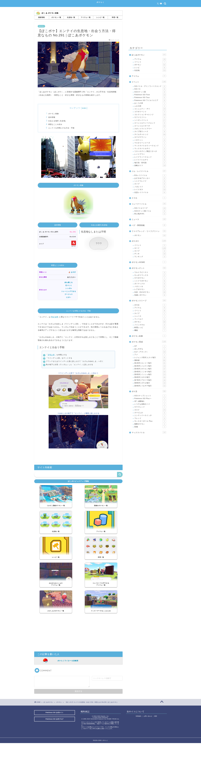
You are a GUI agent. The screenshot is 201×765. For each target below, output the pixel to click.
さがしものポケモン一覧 (55, 611)
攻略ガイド (149, 165)
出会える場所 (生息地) (57, 121)
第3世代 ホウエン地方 (149, 369)
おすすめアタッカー (149, 178)
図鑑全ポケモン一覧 (101, 505)
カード (150, 248)
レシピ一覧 (100, 17)
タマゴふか (149, 412)
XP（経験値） (149, 401)
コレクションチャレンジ (149, 114)
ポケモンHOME (148, 262)
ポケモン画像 (53, 114)
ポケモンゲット (148, 268)
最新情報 (41, 17)
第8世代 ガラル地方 (149, 383)
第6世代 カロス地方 (149, 377)
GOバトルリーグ (149, 208)
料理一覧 (115, 17)
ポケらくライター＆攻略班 (67, 661)
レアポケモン (149, 289)
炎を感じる (69, 282)
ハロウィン (149, 140)
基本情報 (51, 117)
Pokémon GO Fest (149, 95)
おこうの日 (149, 103)
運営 (155, 716)
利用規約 (138, 716)
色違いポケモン (149, 295)
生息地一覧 (71, 17)
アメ (149, 354)
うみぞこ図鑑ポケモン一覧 (56, 505)
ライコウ (54, 317)
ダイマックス (149, 284)
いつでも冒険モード (149, 404)
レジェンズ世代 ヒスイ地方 (149, 357)
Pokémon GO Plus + (149, 398)
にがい (68, 297)
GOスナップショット (149, 396)
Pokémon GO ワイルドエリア (149, 100)
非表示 (84, 108)
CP (149, 346)
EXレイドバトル (149, 175)
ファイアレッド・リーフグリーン (148, 231)
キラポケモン (149, 278)
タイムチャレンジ (149, 134)
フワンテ (51, 355)
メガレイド (149, 187)
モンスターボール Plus (149, 421)
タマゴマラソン (149, 137)
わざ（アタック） (149, 352)
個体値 (149, 360)
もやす (73, 272)
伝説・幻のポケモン (149, 292)
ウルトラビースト (149, 272)
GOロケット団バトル (149, 211)
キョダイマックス (149, 275)
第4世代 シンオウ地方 (149, 372)
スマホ (148, 198)
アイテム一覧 (86, 17)
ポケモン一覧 (56, 17)
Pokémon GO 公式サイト (55, 712)
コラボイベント (149, 111)
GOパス (149, 89)
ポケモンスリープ (148, 301)
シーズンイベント (149, 120)
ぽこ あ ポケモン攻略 (50, 13)
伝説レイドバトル (149, 192)
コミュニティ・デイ (149, 109)
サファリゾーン (149, 117)
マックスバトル (148, 432)
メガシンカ (149, 286)
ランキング (149, 256)
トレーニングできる (68, 291)
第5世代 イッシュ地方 (149, 374)
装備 (149, 427)
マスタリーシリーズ (149, 143)
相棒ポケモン (149, 424)
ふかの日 (149, 106)
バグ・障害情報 (148, 225)
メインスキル (149, 325)
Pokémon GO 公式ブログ (55, 719)
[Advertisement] (78, 633)
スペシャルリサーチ (149, 126)
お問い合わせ (148, 716)
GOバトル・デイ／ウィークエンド (149, 86)
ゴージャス (69, 294)
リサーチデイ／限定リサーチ (149, 151)
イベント (149, 62)
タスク (149, 410)
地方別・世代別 (149, 163)
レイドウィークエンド (149, 157)
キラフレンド (149, 407)
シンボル (68, 288)
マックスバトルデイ (149, 148)
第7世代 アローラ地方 (149, 380)
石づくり (68, 285)
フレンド (149, 418)
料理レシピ (149, 327)
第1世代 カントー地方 (149, 363)
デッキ (149, 254)
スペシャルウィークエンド (149, 123)
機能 (149, 330)
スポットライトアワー (149, 129)
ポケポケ (149, 241)
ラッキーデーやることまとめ (101, 611)
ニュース (148, 219)
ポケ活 (148, 391)
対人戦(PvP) (149, 214)
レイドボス (149, 189)
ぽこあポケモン (148, 55)
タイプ (149, 184)
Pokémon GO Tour (149, 97)
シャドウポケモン (149, 281)
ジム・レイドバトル (148, 171)
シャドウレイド (149, 181)
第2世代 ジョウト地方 (149, 366)
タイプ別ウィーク (149, 131)
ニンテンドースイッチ (149, 415)
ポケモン (41, 26)
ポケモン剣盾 (148, 336)
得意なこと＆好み (55, 124)
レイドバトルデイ (149, 160)
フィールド (149, 319)
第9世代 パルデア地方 (149, 386)
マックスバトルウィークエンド (149, 145)
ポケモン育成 (149, 342)
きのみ (149, 305)
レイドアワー (149, 154)
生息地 (149, 70)
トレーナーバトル (148, 204)
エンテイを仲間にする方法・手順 (61, 128)
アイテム (149, 59)
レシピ (149, 67)
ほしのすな (149, 349)
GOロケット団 (149, 92)
